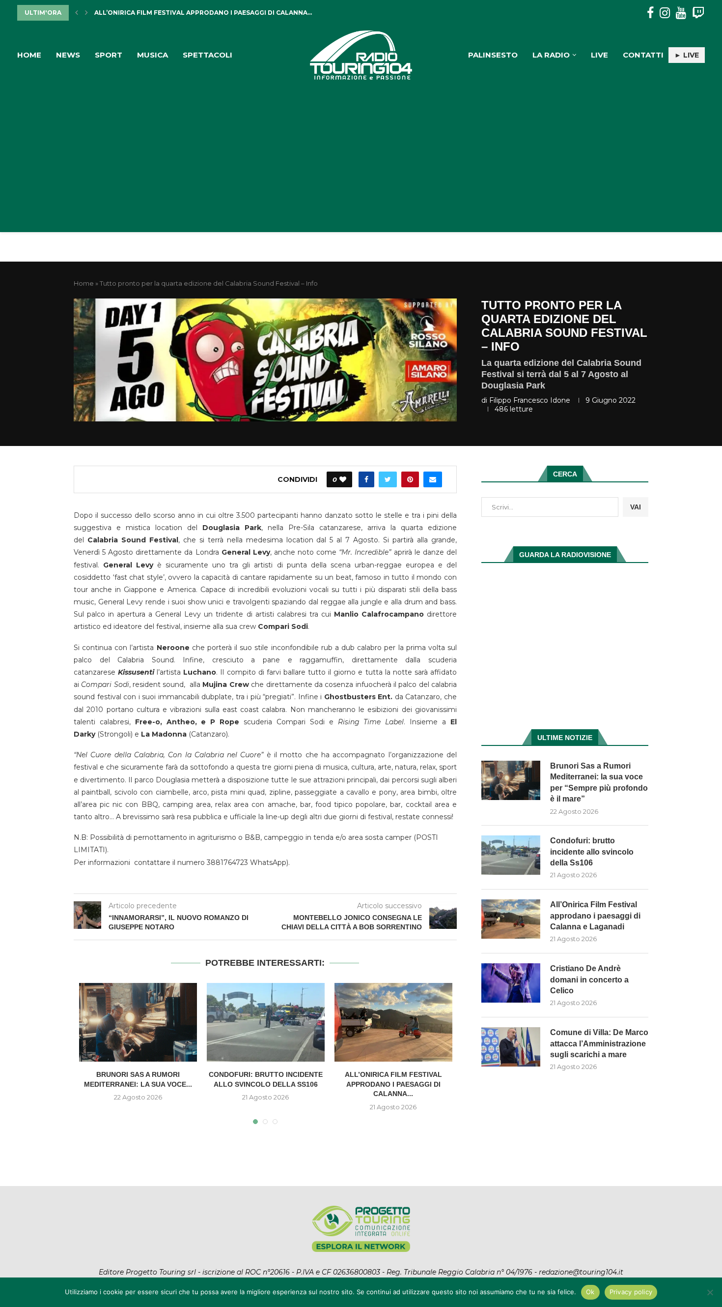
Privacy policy (631, 1292)
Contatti (643, 54)
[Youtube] (681, 13)
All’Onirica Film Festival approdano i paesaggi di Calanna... (393, 1084)
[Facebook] (650, 13)
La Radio (551, 54)
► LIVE (686, 55)
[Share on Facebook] (366, 479)
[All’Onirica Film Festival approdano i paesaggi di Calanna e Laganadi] (393, 1022)
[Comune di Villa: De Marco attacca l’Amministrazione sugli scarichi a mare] (510, 1047)
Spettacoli (207, 54)
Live (599, 54)
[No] (710, 1292)
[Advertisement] (361, 153)
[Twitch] (698, 13)
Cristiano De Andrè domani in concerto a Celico (183, 12)
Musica (152, 54)
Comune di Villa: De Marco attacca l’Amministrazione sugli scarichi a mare (599, 1043)
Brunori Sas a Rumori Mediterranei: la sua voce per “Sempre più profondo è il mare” (599, 782)
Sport (108, 54)
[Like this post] (342, 479)
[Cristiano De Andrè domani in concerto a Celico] (510, 983)
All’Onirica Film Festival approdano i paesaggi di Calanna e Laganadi (595, 915)
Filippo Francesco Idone (529, 400)
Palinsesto (493, 54)
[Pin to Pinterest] (410, 479)
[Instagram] (664, 13)
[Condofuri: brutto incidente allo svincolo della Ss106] (266, 1022)
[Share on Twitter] (388, 479)
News (68, 54)
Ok (590, 1292)
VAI (635, 507)
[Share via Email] (432, 479)
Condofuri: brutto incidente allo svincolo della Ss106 (592, 851)
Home (29, 54)
